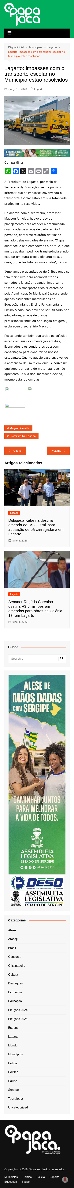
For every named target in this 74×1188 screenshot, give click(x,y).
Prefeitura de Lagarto (23, 435)
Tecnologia (15, 1098)
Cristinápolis (16, 965)
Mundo (12, 1045)
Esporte (13, 1027)
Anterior (17, 450)
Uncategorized (18, 1107)
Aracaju (13, 939)
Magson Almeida (20, 428)
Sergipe (13, 1089)
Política (13, 1072)
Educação (15, 1001)
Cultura (13, 974)
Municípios (15, 1054)
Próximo (56, 450)
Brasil (12, 948)
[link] (15, 394)
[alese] (37, 898)
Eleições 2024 (18, 1010)
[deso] (37, 882)
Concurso (14, 956)
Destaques (15, 983)
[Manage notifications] (65, 1180)
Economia (15, 992)
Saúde (12, 1081)
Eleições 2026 (18, 1019)
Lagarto (38, 89)
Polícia (12, 1063)
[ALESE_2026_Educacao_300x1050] (37, 774)
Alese (12, 930)
